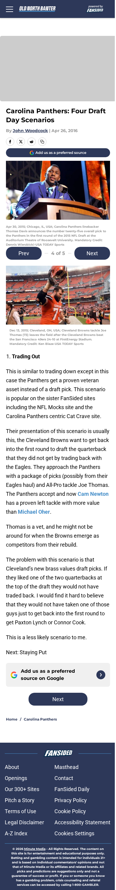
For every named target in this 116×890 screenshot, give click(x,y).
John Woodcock (30, 130)
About (12, 767)
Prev (23, 253)
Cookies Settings (74, 833)
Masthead (66, 767)
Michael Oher (34, 512)
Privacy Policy (70, 800)
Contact (63, 778)
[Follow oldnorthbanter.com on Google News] (100, 674)
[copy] (42, 141)
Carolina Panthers (40, 719)
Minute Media (35, 849)
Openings (16, 778)
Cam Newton (93, 494)
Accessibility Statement (82, 822)
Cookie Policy (70, 811)
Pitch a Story (20, 800)
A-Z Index (16, 833)
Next (92, 253)
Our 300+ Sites (22, 789)
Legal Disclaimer (24, 822)
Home (12, 719)
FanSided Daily (72, 789)
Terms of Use (20, 811)
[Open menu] (9, 9)
